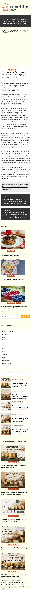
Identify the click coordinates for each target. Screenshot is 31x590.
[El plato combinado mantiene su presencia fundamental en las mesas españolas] (13, 267)
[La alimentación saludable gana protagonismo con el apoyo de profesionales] (13, 293)
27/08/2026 (17, 498)
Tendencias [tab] (19, 373)
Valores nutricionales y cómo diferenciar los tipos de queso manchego (20, 385)
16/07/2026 (17, 311)
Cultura (4, 337)
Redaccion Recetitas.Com (7, 311)
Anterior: (15, 200)
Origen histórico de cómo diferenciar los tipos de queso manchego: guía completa (20, 396)
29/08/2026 (17, 471)
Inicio (5, 19)
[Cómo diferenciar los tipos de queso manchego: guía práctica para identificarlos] (6, 429)
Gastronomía (23, 19)
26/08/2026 (17, 526)
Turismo (4, 355)
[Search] (28, 16)
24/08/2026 (17, 553)
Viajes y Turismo (22, 23)
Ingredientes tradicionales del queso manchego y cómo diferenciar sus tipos (20, 420)
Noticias (10, 19)
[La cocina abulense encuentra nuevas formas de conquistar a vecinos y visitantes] (13, 240)
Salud (26, 21)
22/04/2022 (19, 80)
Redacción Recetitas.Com (9, 80)
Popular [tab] (11, 373)
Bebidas (16, 19)
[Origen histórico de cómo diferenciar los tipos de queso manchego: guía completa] (6, 394)
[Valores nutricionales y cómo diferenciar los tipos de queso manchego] (6, 383)
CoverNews (23, 587)
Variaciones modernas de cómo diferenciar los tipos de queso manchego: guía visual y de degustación (14, 521)
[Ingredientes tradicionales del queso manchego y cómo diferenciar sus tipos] (6, 418)
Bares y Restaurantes (16, 21)
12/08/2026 (17, 259)
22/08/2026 (17, 580)
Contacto (15, 26)
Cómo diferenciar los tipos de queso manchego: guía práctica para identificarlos (20, 431)
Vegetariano (12, 23)
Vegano (5, 23)
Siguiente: (15, 213)
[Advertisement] (15, 50)
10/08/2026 (17, 284)
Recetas (5, 21)
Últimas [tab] (5, 373)
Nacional (4, 343)
